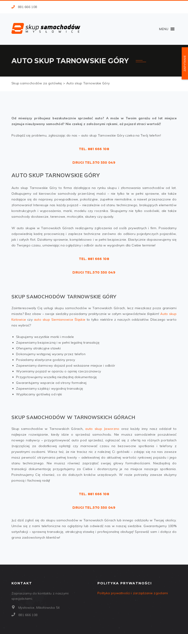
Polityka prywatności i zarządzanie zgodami (132, 593)
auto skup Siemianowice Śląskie (59, 319)
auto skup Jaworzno (102, 429)
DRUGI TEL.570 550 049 (93, 162)
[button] (163, 29)
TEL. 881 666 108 (94, 149)
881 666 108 (27, 7)
